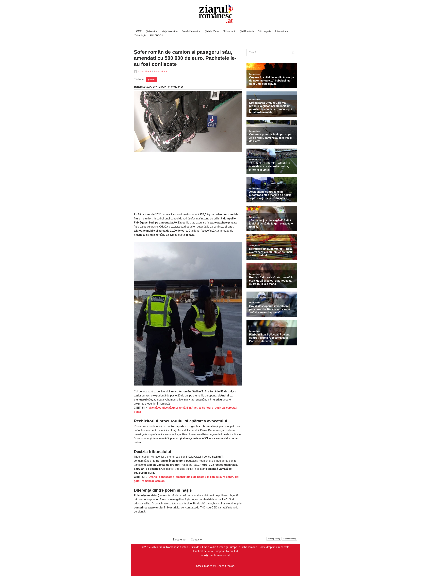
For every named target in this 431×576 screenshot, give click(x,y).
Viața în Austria (170, 31)
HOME (138, 31)
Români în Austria (191, 31)
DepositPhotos (225, 565)
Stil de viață (229, 31)
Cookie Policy (290, 538)
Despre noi (179, 539)
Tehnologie (140, 35)
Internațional (281, 31)
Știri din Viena (212, 31)
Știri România (247, 31)
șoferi (151, 79)
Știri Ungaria (264, 31)
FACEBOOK (156, 35)
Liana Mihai (144, 71)
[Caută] (293, 52)
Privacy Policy (274, 538)
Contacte (196, 539)
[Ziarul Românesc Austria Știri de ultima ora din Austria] (215, 14)
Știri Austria (152, 31)
